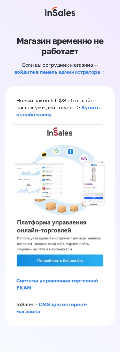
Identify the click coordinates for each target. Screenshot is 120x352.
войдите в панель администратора (57, 72)
